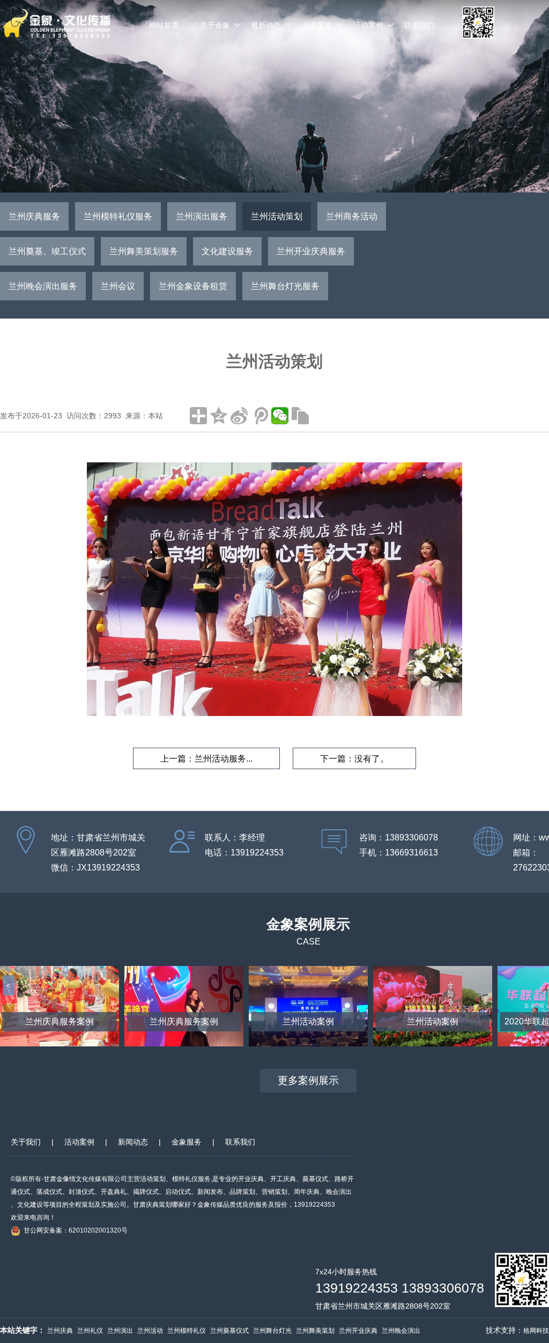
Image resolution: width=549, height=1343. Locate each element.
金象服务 (317, 25)
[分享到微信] (279, 415)
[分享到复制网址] (300, 415)
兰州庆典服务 (34, 216)
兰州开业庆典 (358, 1330)
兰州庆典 (60, 1330)
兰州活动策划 (276, 216)
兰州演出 (120, 1330)
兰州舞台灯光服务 (285, 286)
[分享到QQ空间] (218, 415)
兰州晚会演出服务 (43, 286)
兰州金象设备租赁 (193, 286)
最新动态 (266, 25)
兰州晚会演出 (401, 1330)
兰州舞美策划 (315, 1330)
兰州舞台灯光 (272, 1330)
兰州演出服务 (201, 216)
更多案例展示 (308, 1080)
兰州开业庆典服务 (311, 251)
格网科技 (536, 1330)
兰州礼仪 (90, 1330)
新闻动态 (133, 1142)
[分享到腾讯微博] (259, 415)
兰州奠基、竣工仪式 (47, 251)
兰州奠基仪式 (229, 1330)
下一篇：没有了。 (354, 758)
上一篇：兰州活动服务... (206, 758)
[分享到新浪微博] (239, 415)
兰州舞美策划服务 (143, 251)
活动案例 (368, 25)
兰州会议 (118, 286)
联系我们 (419, 25)
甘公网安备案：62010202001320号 (76, 1230)
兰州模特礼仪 (186, 1330)
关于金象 (215, 25)
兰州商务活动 (351, 216)
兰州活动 (150, 1330)
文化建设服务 (227, 251)
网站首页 (164, 25)
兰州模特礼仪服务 (118, 216)
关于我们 (26, 1142)
